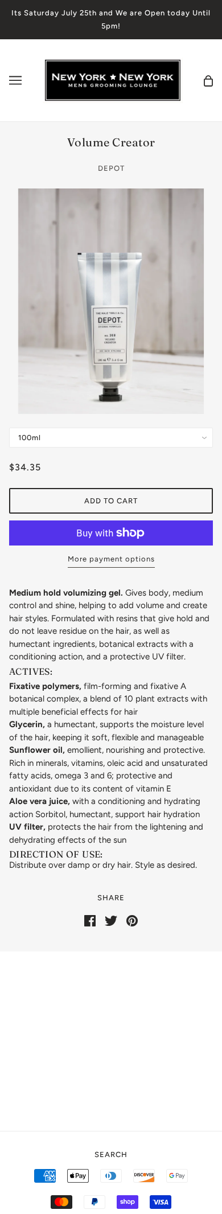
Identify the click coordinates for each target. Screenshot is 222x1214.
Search (111, 1154)
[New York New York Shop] (112, 80)
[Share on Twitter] (111, 920)
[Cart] (208, 80)
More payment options (111, 559)
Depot (111, 168)
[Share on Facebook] (90, 920)
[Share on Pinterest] (132, 920)
